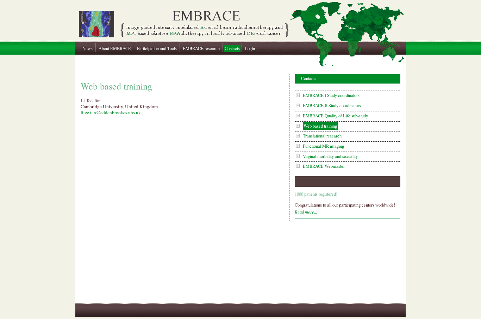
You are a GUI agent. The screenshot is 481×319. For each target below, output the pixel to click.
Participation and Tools (157, 48)
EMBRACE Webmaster (324, 166)
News (87, 48)
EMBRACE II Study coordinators (332, 106)
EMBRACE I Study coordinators (331, 95)
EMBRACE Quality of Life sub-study (335, 116)
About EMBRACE (115, 48)
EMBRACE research (201, 48)
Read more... (306, 212)
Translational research (322, 136)
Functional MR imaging (323, 146)
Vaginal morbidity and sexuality (330, 156)
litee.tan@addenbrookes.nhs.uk (111, 112)
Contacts (232, 48)
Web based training (320, 126)
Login (250, 48)
